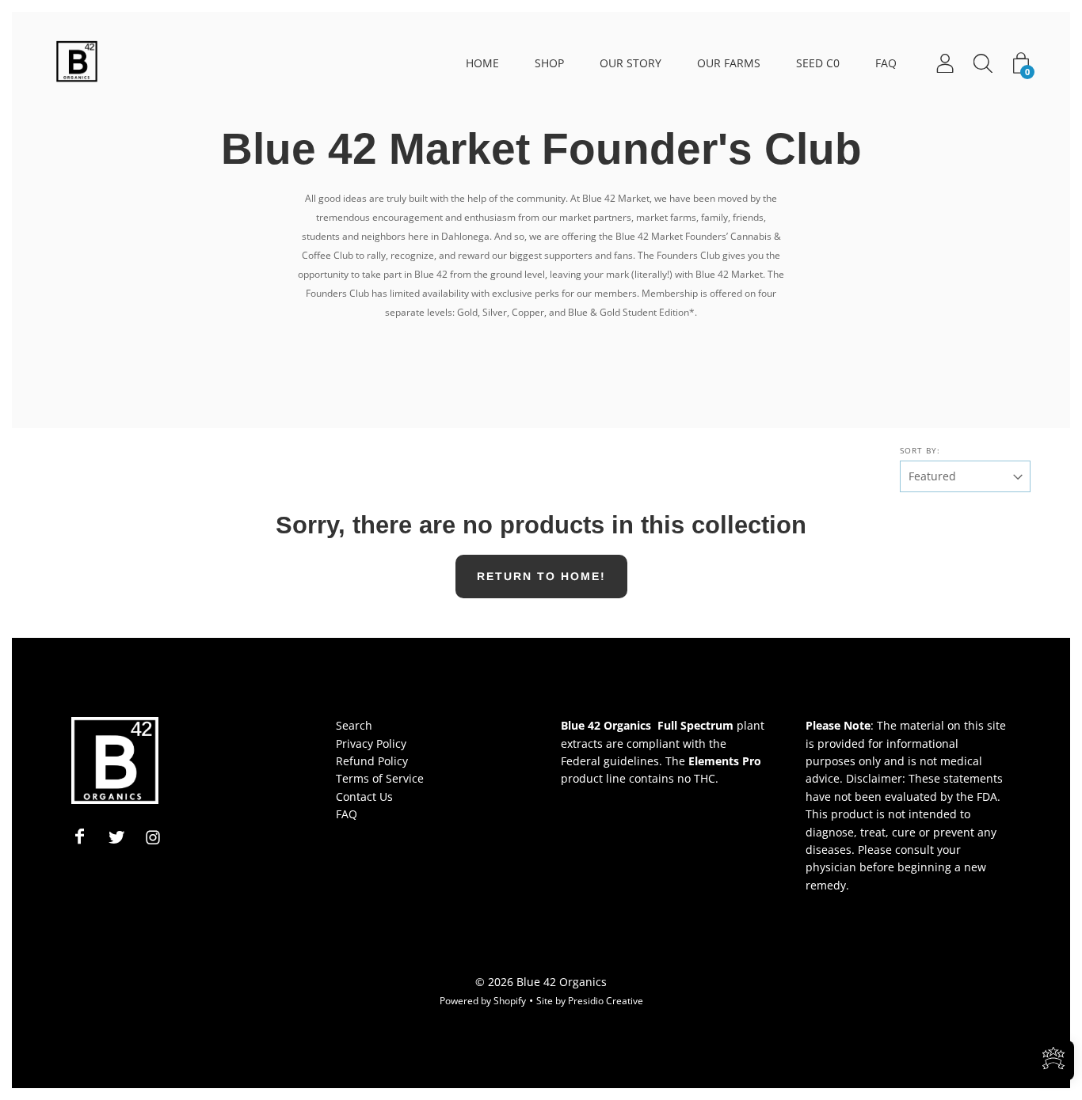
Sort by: (920, 450)
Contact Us (364, 796)
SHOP (549, 62)
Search (354, 725)
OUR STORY (630, 62)
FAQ (886, 62)
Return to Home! (541, 576)
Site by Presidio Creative (589, 1000)
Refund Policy (372, 760)
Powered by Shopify (483, 1000)
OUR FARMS (728, 62)
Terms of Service (380, 778)
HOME (482, 62)
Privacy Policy (371, 743)
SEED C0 (818, 62)
